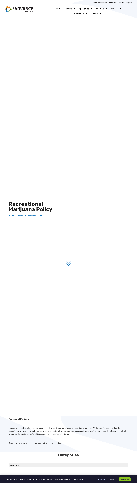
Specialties (86, 9)
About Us (102, 9)
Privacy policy (102, 479)
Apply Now (97, 14)
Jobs (57, 9)
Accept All (125, 479)
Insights (117, 9)
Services (71, 9)
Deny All (113, 479)
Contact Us (81, 14)
